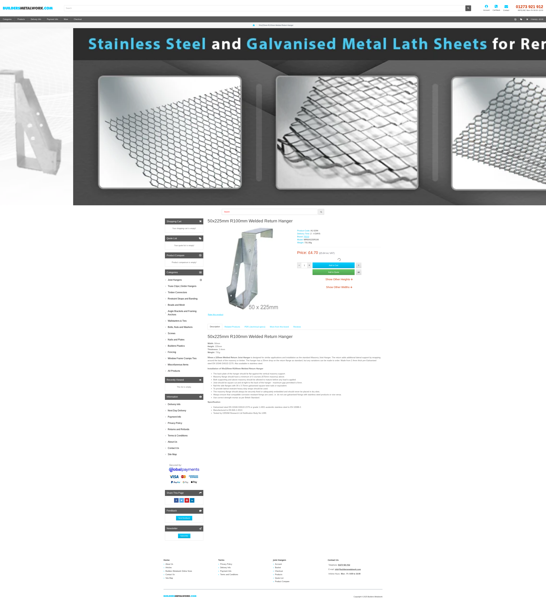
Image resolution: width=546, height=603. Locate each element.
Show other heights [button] (337, 279)
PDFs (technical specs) (255, 327)
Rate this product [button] (215, 314)
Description (215, 326)
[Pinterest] (187, 500)
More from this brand (279, 327)
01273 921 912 (344, 565)
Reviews (297, 327)
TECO (306, 236)
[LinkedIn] (192, 500)
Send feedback (184, 518)
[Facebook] (176, 500)
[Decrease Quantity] (299, 265)
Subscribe (184, 536)
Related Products (232, 327)
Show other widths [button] (338, 287)
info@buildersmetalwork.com (348, 569)
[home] (254, 25)
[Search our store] (468, 8)
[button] (334, 265)
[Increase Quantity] (309, 265)
